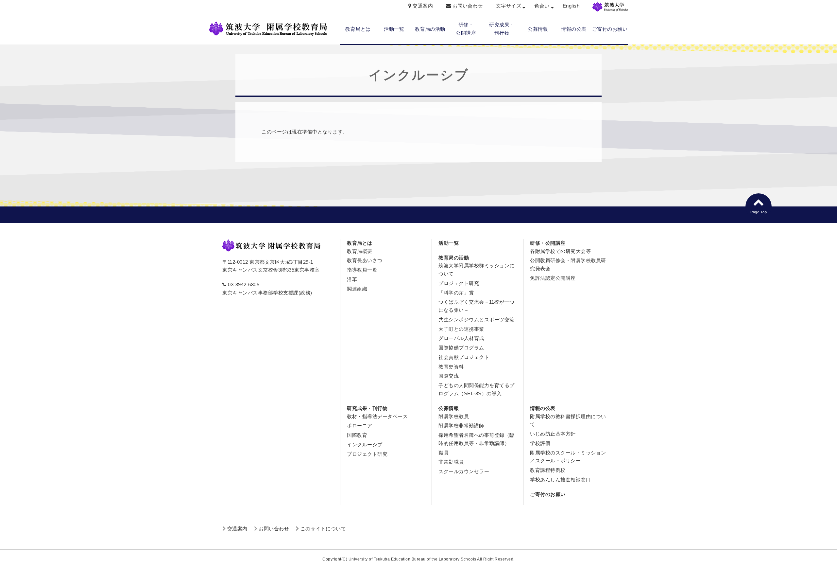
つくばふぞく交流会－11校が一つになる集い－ (476, 306)
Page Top (758, 212)
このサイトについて (323, 528)
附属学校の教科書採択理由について (568, 420)
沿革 (352, 279)
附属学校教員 (453, 416)
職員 (443, 452)
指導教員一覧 (362, 270)
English (571, 6)
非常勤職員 (451, 462)
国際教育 (357, 435)
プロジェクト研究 (458, 283)
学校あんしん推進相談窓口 (560, 479)
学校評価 (540, 443)
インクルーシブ (365, 444)
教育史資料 (451, 366)
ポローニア (359, 425)
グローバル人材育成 (461, 338)
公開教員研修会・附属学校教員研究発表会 (568, 264)
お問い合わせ (468, 6)
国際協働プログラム (461, 347)
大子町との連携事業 (461, 329)
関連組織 (357, 289)
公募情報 (538, 29)
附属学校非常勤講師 (461, 425)
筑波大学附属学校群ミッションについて (476, 269)
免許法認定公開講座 (553, 278)
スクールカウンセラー (463, 471)
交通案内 (423, 6)
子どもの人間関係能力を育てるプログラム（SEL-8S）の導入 (476, 389)
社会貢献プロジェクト (463, 357)
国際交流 (448, 376)
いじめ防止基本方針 (553, 433)
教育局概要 (359, 251)
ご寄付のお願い (610, 29)
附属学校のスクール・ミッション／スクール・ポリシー (568, 457)
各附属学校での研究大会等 (560, 251)
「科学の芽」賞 (456, 292)
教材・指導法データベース (377, 416)
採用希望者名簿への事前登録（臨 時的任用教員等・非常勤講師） (476, 439)
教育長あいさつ (365, 260)
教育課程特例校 (548, 470)
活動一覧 (394, 29)
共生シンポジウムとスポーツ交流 (476, 319)
